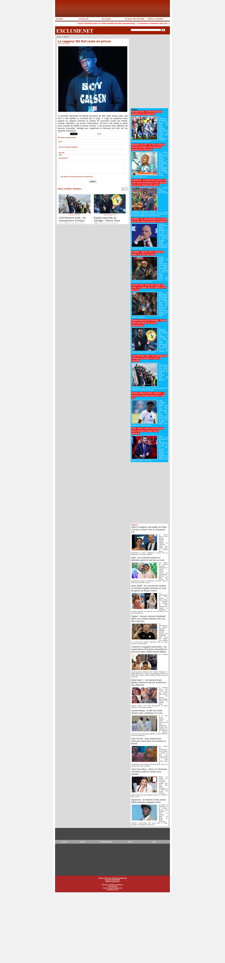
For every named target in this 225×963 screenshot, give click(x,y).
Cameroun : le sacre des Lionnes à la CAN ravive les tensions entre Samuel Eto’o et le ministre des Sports (149, 182)
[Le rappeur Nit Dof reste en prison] (93, 46)
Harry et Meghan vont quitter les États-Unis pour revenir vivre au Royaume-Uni (149, 529)
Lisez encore (60, 132)
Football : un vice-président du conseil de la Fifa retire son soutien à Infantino (149, 220)
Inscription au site (112, 890)
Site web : (61, 152)
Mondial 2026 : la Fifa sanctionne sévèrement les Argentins (146, 113)
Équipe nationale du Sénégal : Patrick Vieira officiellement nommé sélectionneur (107, 219)
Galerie (82, 842)
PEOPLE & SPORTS (155, 19)
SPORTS (66, 37)
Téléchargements (106, 842)
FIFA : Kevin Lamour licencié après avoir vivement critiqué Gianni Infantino (147, 431)
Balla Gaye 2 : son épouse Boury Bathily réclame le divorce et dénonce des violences (148, 682)
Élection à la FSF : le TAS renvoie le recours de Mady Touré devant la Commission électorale (148, 147)
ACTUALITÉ (83, 19)
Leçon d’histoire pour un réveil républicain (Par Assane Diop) (76, 23)
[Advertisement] (148, 71)
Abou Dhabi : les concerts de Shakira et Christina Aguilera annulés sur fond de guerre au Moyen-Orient (148, 588)
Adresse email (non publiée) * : (68, 147)
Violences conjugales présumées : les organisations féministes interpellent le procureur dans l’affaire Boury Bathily (149, 649)
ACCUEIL (59, 19)
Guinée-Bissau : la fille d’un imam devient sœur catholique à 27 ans (147, 711)
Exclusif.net (74, 30)
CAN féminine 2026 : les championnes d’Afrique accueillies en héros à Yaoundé (72, 219)
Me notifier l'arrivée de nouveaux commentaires (77, 176)
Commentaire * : (63, 158)
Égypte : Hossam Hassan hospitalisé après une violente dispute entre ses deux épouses (148, 618)
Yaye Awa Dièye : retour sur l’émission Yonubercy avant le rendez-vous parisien (149, 771)
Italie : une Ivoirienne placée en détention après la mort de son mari (147, 558)
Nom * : (60, 141)
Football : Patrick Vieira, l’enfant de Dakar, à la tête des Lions (147, 253)
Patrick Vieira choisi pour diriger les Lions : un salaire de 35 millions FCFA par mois (149, 287)
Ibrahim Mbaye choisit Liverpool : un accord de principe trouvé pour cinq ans (148, 395)
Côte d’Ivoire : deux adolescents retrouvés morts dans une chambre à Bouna (148, 741)
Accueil (59, 37)
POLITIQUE (106, 19)
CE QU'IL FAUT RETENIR (134, 19)
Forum (130, 842)
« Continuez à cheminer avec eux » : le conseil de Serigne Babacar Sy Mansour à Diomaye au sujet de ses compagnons (162, 23)
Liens (154, 842)
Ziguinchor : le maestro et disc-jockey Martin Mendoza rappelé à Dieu (148, 801)
